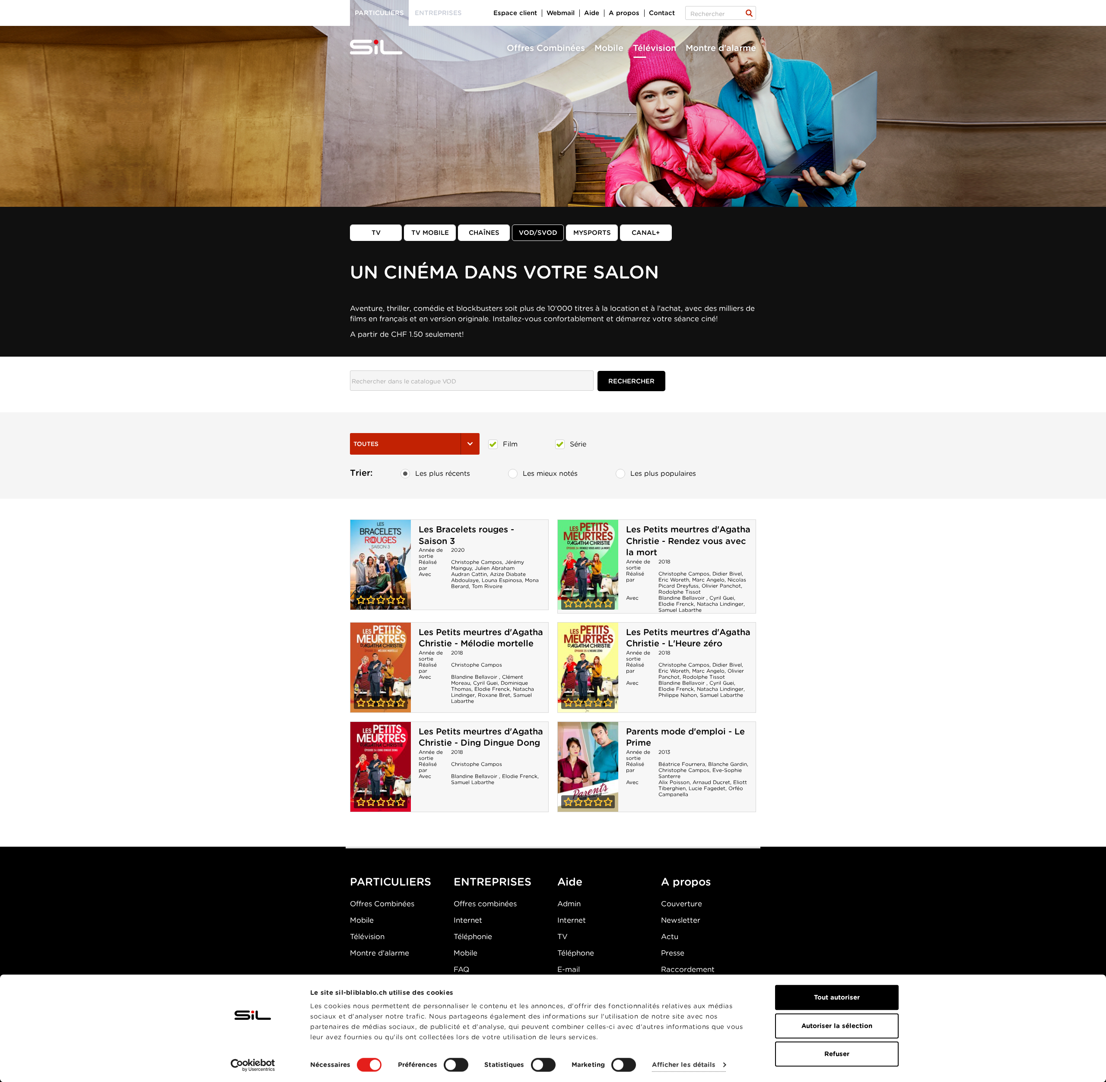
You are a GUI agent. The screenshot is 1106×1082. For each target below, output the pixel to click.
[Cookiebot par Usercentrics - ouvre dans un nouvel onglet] (253, 1065)
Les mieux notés (550, 473)
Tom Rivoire (487, 586)
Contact (662, 13)
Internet (468, 920)
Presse (672, 953)
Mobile (608, 48)
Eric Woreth (673, 579)
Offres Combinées (546, 48)
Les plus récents (442, 473)
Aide (591, 13)
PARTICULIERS (390, 881)
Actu (669, 936)
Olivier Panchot (721, 585)
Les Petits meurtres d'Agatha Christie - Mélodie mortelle (481, 638)
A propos (624, 13)
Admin (569, 903)
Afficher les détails (683, 1065)
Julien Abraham (495, 568)
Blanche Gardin (727, 764)
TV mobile (430, 233)
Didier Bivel (727, 573)
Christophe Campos (476, 562)
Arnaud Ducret (711, 782)
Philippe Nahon (677, 695)
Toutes (365, 443)
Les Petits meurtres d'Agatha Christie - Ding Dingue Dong (481, 737)
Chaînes (484, 233)
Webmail (561, 13)
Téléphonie (473, 936)
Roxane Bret (494, 695)
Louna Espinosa (502, 580)
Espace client (515, 13)
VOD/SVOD (538, 233)
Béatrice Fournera (681, 764)
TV (376, 233)
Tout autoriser (837, 997)
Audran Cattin (469, 574)
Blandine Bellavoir (682, 598)
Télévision (654, 48)
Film (510, 444)
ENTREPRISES (492, 881)
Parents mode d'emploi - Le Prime (588, 767)
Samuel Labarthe (680, 610)
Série (578, 444)
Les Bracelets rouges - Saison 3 (380, 565)
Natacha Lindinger (720, 604)
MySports (592, 233)
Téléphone (575, 953)
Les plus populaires (663, 473)
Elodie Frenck (676, 604)
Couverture (681, 903)
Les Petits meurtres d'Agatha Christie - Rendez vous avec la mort (688, 540)
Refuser (836, 1054)
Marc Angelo (708, 579)
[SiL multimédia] (386, 47)
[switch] (456, 1065)
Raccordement (688, 969)
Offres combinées (485, 903)
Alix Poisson (674, 782)
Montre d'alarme (721, 48)
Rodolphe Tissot (679, 591)
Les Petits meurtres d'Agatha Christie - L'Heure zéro (688, 638)
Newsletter (680, 920)
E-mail (568, 969)
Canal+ (646, 233)
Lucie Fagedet (707, 788)
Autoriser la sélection (836, 1026)
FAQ (461, 969)
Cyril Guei (721, 598)
